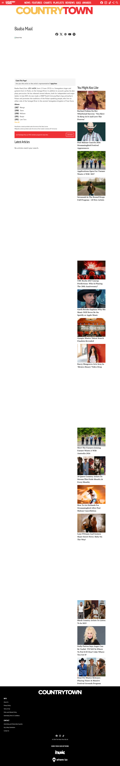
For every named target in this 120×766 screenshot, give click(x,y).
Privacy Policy (7, 705)
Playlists (58, 2)
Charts (48, 2)
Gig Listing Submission (9, 727)
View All (17, 122)
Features (37, 2)
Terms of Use (7, 709)
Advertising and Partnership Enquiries (13, 724)
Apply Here (54, 83)
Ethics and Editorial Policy (10, 712)
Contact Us (6, 730)
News (27, 2)
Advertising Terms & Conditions (12, 715)
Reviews (70, 2)
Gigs (78, 2)
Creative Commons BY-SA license (48, 129)
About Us (6, 702)
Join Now (70, 135)
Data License (45, 126)
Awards (86, 2)
